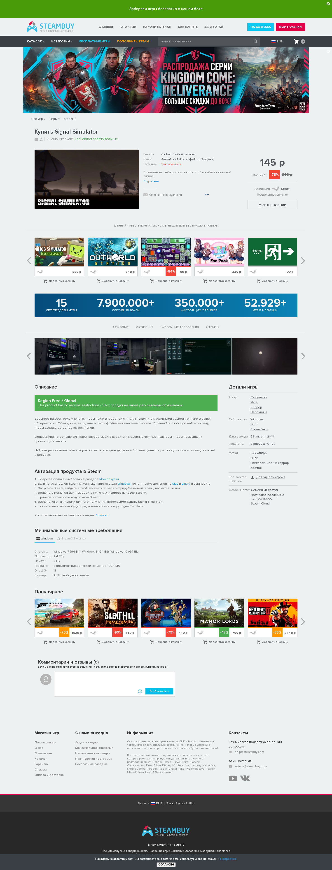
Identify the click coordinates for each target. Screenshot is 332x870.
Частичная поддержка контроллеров (267, 496)
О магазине (43, 753)
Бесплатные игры (94, 41)
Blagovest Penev (262, 444)
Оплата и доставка (49, 775)
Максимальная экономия (94, 748)
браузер (102, 515)
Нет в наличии (272, 204)
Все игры (38, 119)
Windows (124, 484)
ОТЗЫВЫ (106, 27)
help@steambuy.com (249, 752)
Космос (256, 468)
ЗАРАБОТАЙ (213, 27)
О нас (39, 748)
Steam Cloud (260, 503)
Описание (121, 327)
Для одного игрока (270, 477)
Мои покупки (109, 479)
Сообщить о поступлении (165, 195)
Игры (53, 119)
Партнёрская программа (93, 759)
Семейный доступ (264, 490)
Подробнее (151, 181)
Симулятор (258, 397)
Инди (254, 402)
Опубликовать (159, 691)
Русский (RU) (184, 803)
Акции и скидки (86, 742)
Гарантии (42, 764)
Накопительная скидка (92, 753)
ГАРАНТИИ (128, 27)
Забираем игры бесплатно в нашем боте (166, 9)
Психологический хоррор (269, 463)
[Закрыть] (328, 3)
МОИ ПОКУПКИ (290, 27)
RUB (279, 41)
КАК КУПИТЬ (188, 27)
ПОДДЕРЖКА (261, 27)
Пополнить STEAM (133, 41)
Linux (185, 484)
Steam (68, 119)
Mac (175, 484)
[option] (59, 260)
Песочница (258, 412)
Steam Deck (259, 429)
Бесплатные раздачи (91, 764)
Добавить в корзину (62, 281)
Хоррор (256, 407)
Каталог (41, 759)
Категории (60, 41)
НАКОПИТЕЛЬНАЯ (157, 27)
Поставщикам (45, 742)
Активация (144, 327)
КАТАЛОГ (34, 41)
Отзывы (212, 327)
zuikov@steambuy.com (251, 766)
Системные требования (179, 327)
